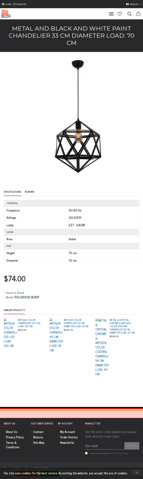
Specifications (12, 192)
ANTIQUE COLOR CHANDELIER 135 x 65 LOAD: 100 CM (29, 323)
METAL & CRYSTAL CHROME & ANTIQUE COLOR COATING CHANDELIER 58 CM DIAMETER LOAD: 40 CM (122, 326)
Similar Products (14, 310)
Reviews (29, 192)
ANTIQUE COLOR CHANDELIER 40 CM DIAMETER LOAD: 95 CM (76, 323)
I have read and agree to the (108, 453)
